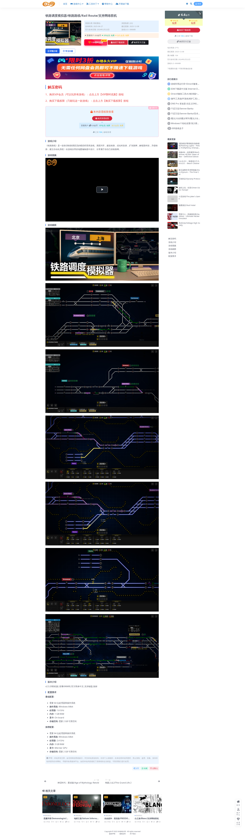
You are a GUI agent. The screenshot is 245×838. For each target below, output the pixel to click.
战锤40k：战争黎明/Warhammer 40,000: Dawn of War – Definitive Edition (189, 154)
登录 (199, 4)
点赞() (155, 768)
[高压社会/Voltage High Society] (172, 225)
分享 (137, 768)
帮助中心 (109, 3)
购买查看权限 (103, 118)
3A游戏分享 (122, 831)
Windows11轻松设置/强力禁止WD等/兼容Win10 (193, 123)
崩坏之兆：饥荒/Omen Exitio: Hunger (189, 188)
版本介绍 (172, 252)
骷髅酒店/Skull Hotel (187, 205)
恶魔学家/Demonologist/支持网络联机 (56, 819)
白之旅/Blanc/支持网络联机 (147, 818)
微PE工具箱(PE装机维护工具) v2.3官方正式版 (191, 98)
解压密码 (172, 238)
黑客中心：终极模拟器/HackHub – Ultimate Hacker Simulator (189, 216)
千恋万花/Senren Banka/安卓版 (185, 113)
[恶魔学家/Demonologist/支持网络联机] (56, 803)
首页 (65, 3)
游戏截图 (172, 249)
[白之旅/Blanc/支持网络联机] (147, 803)
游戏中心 (77, 3)
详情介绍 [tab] (53, 51)
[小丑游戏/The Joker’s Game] (172, 198)
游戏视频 (172, 245)
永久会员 (194, 21)
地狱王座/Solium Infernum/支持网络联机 (87, 819)
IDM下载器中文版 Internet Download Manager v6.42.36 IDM (199, 88)
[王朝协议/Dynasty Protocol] (172, 181)
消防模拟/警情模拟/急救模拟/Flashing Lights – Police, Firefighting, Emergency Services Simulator (189, 146)
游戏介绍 (172, 242)
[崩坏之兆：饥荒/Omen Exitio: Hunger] (172, 190)
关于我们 (133, 834)
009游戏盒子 (177, 128)
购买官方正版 (139, 42)
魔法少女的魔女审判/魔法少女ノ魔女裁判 (190, 118)
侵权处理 (122, 834)
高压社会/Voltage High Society (189, 224)
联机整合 (97, 23)
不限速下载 (124, 3)
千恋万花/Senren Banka (182, 108)
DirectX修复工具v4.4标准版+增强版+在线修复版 (193, 93)
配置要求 (172, 256)
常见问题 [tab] (69, 51)
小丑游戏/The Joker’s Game (189, 197)
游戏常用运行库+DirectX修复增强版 (187, 83)
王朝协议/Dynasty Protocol (189, 180)
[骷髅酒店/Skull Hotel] (172, 207)
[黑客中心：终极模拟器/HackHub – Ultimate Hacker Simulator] (172, 216)
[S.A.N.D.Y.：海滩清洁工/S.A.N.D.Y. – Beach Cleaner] (172, 163)
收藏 (145, 768)
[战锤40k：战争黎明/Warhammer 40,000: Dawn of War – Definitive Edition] (172, 154)
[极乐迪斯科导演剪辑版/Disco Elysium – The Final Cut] (172, 172)
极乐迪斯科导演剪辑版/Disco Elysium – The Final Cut (189, 172)
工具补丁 (93, 3)
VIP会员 (175, 21)
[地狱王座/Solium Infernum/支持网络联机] (87, 803)
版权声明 (112, 834)
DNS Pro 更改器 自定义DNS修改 (186, 103)
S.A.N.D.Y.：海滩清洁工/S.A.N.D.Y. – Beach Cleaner (189, 162)
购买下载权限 (119, 42)
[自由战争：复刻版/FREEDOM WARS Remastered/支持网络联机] (117, 803)
